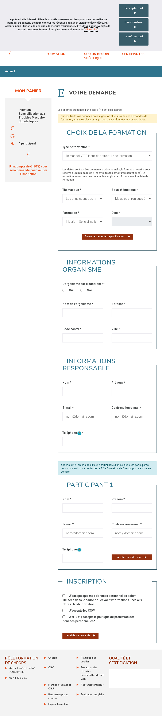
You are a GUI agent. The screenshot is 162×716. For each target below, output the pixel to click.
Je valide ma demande (78, 635)
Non (89, 290)
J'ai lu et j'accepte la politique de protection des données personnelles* (98, 619)
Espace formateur (58, 704)
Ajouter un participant (129, 557)
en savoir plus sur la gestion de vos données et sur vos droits (109, 119)
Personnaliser (134, 22)
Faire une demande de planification (105, 236)
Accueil (10, 71)
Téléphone (73, 432)
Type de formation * (76, 147)
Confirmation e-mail (127, 407)
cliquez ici (91, 29)
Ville (116, 329)
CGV (51, 667)
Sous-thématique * (125, 189)
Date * (116, 212)
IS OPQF (134, 678)
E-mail (68, 407)
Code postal (71, 329)
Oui (71, 290)
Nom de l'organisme (77, 304)
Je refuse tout (134, 36)
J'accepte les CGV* (81, 610)
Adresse (119, 304)
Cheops (52, 657)
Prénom (118, 382)
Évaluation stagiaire (92, 694)
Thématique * (71, 189)
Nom (66, 382)
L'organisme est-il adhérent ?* (83, 284)
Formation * (70, 212)
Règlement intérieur (92, 684)
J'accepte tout (134, 8)
